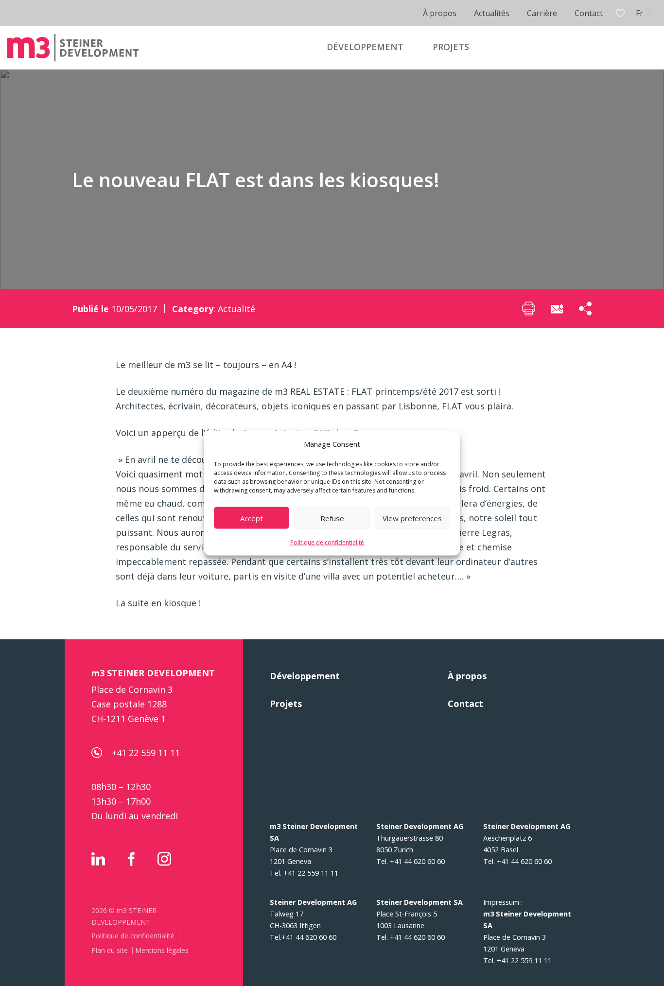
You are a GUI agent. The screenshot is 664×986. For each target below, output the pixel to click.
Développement (305, 676)
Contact (589, 13)
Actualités (491, 13)
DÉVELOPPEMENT (365, 47)
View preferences (412, 518)
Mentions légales (162, 950)
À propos (439, 13)
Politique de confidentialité (327, 542)
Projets (286, 703)
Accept (251, 518)
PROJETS (451, 47)
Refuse (332, 518)
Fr (639, 13)
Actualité (236, 308)
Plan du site (109, 950)
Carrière (542, 13)
